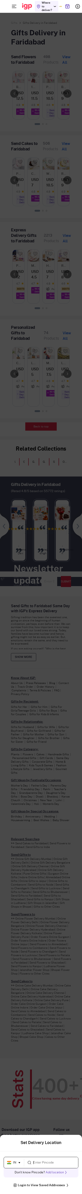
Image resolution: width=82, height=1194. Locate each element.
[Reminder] (67, 6)
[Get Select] (60, 6)
